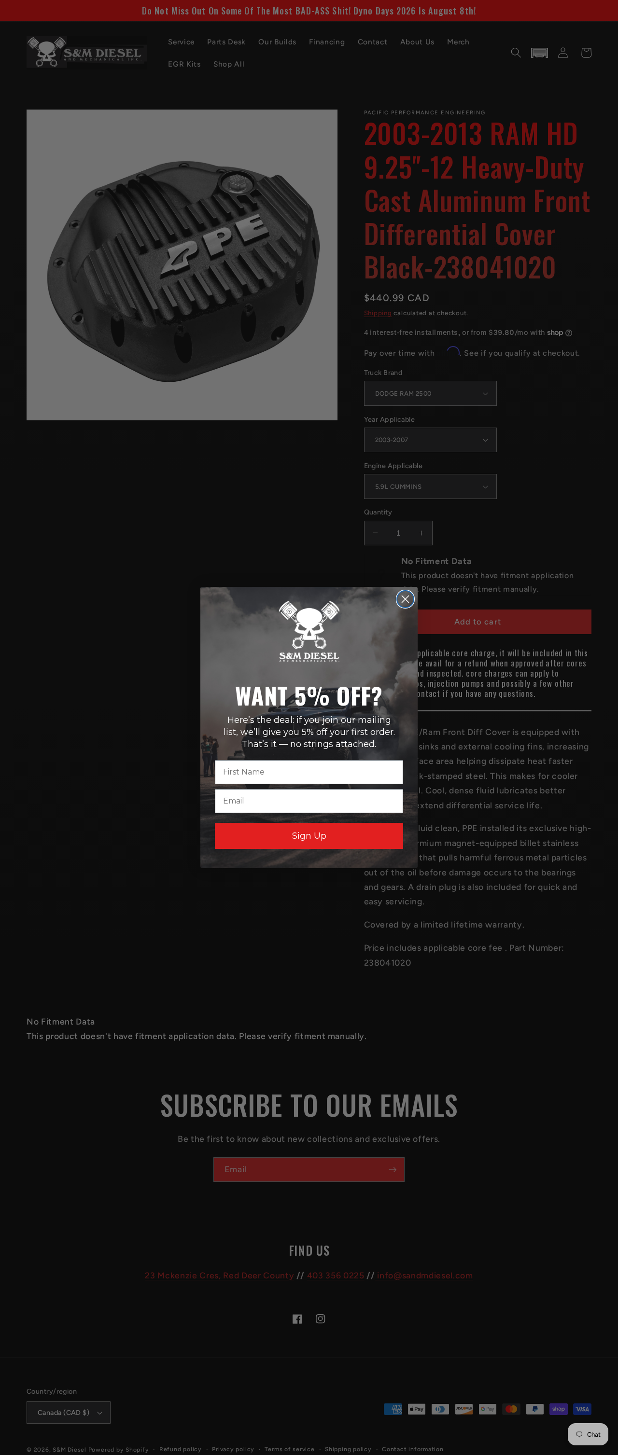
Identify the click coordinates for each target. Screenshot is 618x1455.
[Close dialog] (405, 599)
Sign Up (309, 836)
